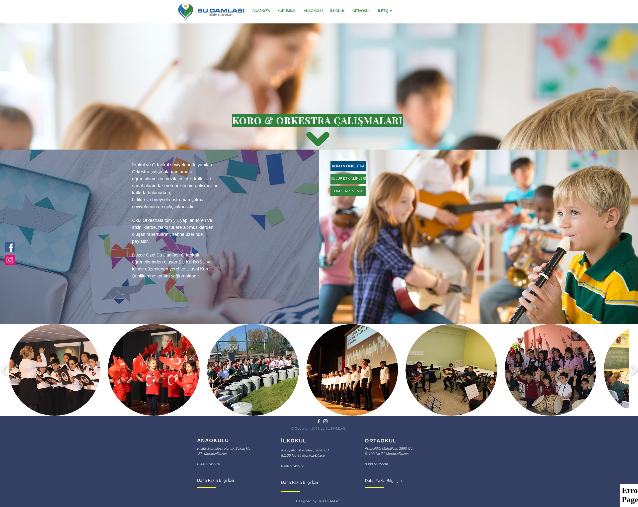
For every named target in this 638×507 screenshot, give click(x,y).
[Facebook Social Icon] (10, 247)
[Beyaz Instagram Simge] (325, 421)
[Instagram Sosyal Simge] (10, 260)
